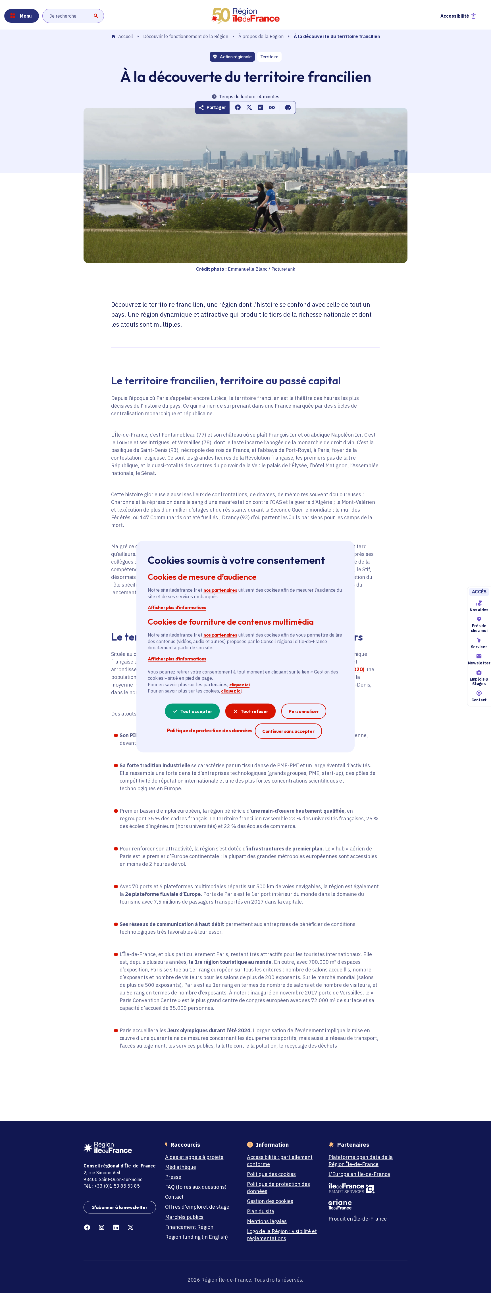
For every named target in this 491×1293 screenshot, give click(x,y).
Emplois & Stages (479, 682)
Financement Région (189, 1227)
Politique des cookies (271, 1174)
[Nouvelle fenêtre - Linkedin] (116, 1227)
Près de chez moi (479, 628)
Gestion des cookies (270, 1201)
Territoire (269, 56)
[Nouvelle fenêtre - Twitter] (130, 1227)
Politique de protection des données (278, 1187)
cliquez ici (239, 684)
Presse (173, 1177)
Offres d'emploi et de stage (197, 1207)
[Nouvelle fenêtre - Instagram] (101, 1227)
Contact (479, 699)
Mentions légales (267, 1221)
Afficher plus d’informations (177, 607)
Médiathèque (180, 1167)
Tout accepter (196, 711)
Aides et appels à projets (194, 1157)
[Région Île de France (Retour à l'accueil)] (245, 16)
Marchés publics (184, 1217)
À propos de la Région (261, 36)
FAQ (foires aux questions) (195, 1187)
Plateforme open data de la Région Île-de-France (360, 1160)
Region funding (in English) (196, 1237)
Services (479, 646)
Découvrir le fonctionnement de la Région (185, 36)
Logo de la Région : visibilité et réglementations (282, 1235)
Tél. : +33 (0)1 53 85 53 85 (112, 1186)
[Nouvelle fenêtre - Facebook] (87, 1227)
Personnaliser (304, 711)
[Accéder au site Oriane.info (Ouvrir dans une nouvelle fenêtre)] (364, 1204)
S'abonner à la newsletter (119, 1207)
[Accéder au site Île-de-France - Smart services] (364, 1188)
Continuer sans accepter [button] (288, 730)
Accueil (125, 36)
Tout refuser (254, 711)
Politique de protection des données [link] (209, 730)
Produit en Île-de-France (357, 1218)
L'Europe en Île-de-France (359, 1174)
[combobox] (73, 16)
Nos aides (479, 609)
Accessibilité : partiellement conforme (280, 1160)
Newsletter (479, 663)
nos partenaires (220, 590)
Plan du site (260, 1211)
